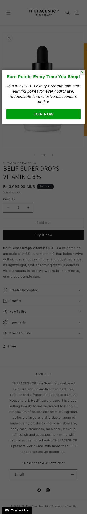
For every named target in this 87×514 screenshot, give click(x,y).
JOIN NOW (43, 114)
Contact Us (19, 510)
